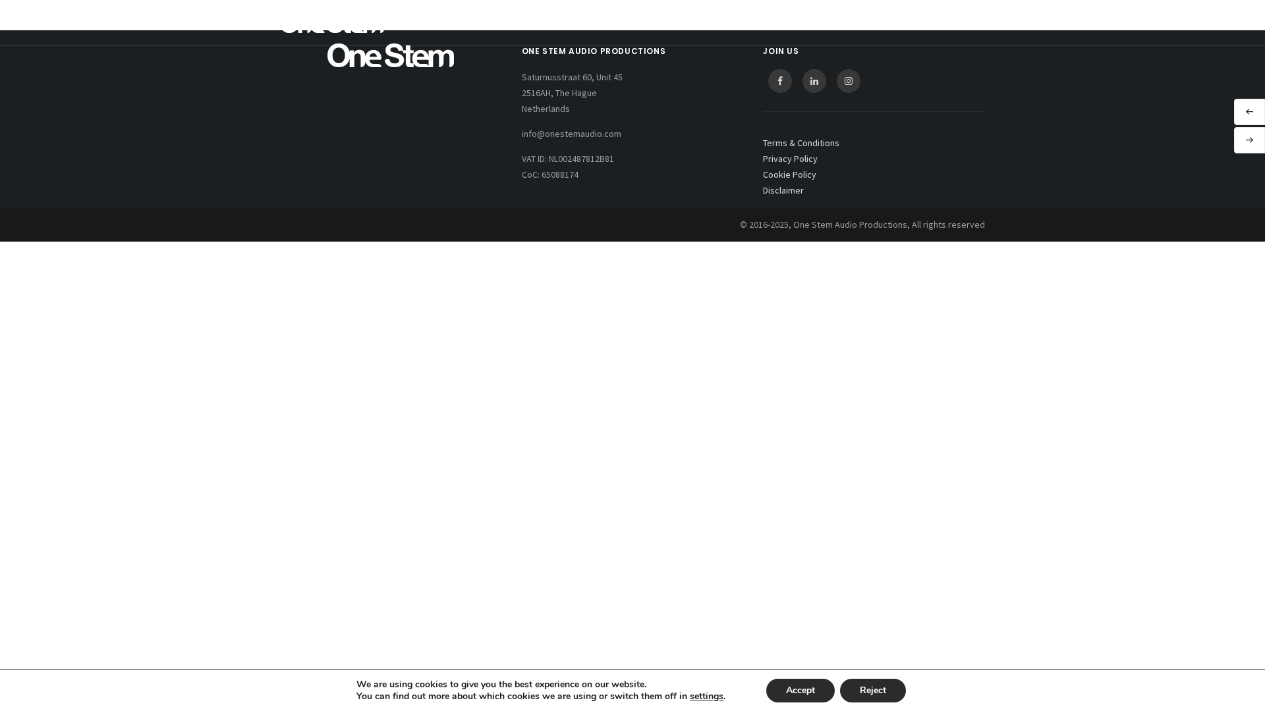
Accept (800, 690)
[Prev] (1249, 112)
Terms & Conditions (801, 143)
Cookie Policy (789, 174)
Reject (873, 690)
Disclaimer (783, 190)
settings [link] (706, 696)
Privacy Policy (790, 159)
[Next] (1249, 140)
